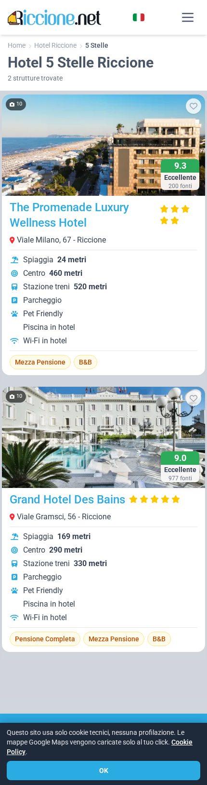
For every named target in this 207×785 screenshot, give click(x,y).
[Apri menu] (187, 17)
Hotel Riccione (55, 45)
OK (103, 770)
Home (17, 45)
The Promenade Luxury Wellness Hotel (69, 215)
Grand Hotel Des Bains (67, 499)
